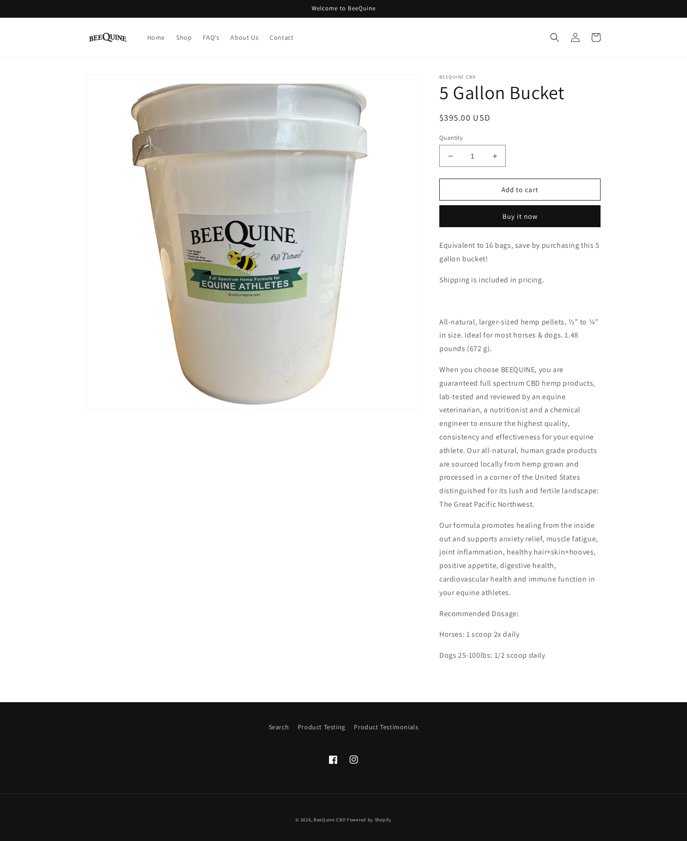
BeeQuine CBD (329, 820)
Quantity (451, 138)
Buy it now (520, 216)
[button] (554, 37)
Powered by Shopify (369, 820)
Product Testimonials (386, 727)
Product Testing (321, 727)
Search (279, 727)
